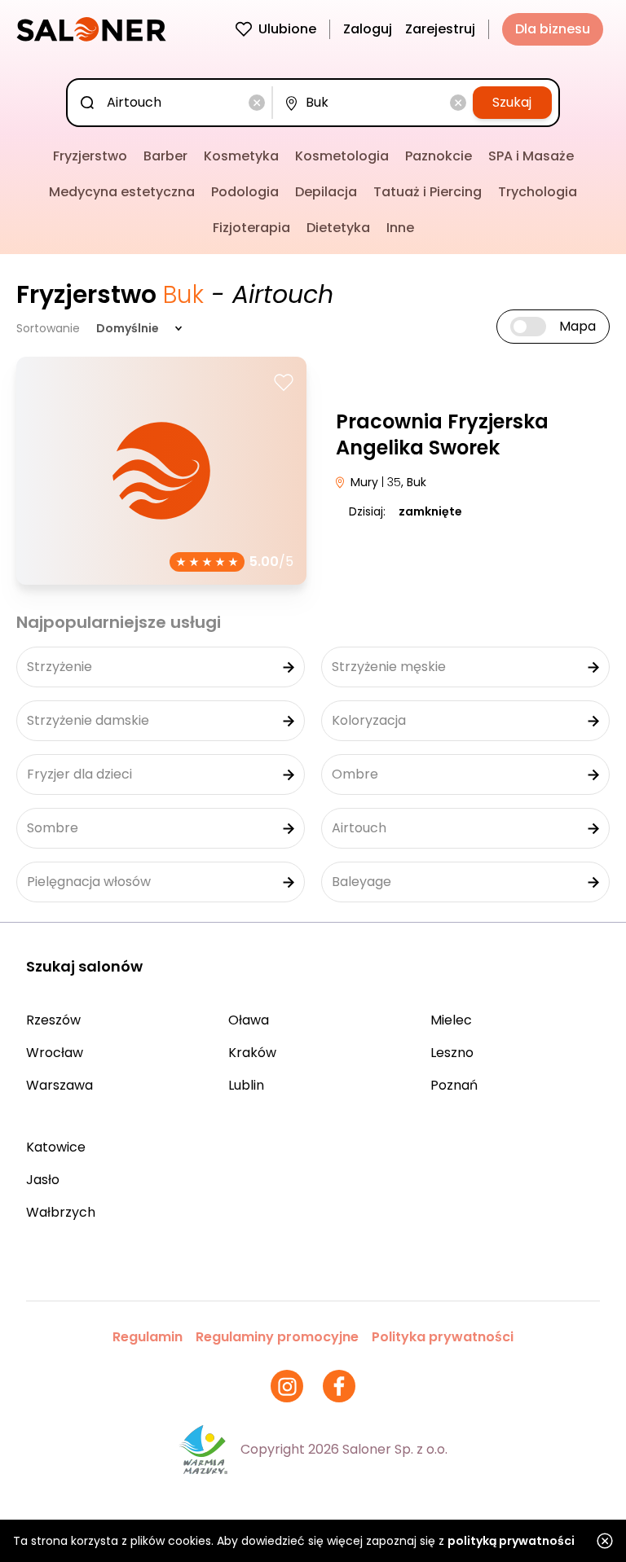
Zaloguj (367, 29)
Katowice (56, 1147)
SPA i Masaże (531, 156)
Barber (165, 156)
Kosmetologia (342, 156)
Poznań (454, 1085)
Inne (400, 227)
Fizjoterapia (251, 227)
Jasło (43, 1179)
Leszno (452, 1052)
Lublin (246, 1085)
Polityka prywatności (443, 1336)
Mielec (451, 1020)
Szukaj (511, 102)
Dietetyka (338, 227)
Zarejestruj (440, 29)
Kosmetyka (241, 156)
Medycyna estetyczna (122, 191)
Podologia (245, 191)
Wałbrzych (60, 1212)
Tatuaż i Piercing (427, 191)
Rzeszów (53, 1020)
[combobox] (172, 102)
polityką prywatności (511, 1541)
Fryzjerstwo (90, 156)
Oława (248, 1020)
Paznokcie (438, 156)
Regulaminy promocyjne (277, 1336)
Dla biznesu (552, 29)
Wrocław (54, 1052)
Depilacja (326, 191)
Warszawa (59, 1085)
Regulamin (147, 1336)
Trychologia (537, 191)
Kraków (252, 1052)
